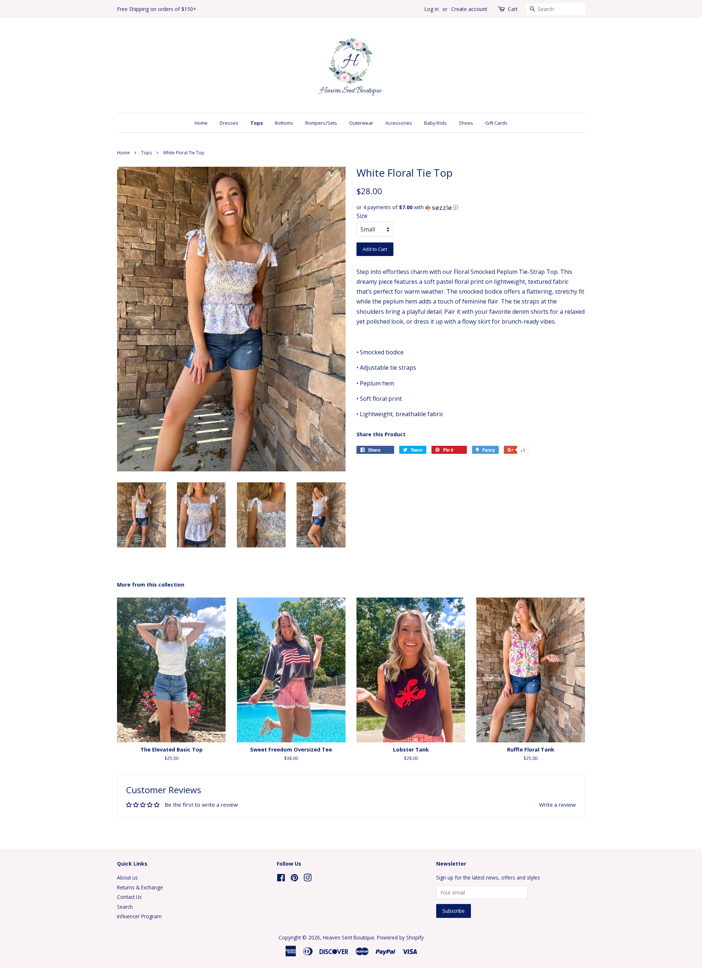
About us (127, 877)
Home (201, 123)
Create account (469, 8)
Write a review (557, 804)
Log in (431, 8)
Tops (256, 123)
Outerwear (361, 123)
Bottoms (284, 123)
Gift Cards (496, 123)
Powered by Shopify (400, 937)
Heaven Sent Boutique (348, 937)
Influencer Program (139, 916)
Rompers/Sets (321, 123)
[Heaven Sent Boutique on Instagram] (307, 878)
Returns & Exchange (140, 887)
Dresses (229, 123)
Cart (513, 8)
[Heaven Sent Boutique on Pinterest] (294, 878)
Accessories (398, 123)
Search (125, 906)
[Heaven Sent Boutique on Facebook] (281, 878)
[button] (470, 207)
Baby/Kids (435, 123)
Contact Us (129, 896)
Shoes (466, 123)
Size (361, 216)
